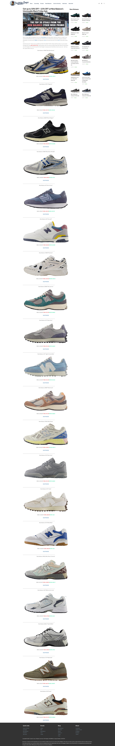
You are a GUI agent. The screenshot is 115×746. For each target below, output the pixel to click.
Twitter (77, 734)
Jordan (42, 734)
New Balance (44, 37)
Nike (41, 729)
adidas (42, 728)
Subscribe (71, 3)
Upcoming (36, 3)
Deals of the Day (26, 728)
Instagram (77, 731)
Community (78, 728)
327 (59, 40)
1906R (35, 40)
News (31, 3)
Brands (42, 3)
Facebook (77, 732)
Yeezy (59, 735)
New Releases (48, 3)
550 (45, 40)
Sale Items (64, 3)
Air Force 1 (60, 732)
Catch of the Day (57, 3)
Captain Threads (79, 729)
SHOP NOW (46, 79)
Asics (42, 732)
